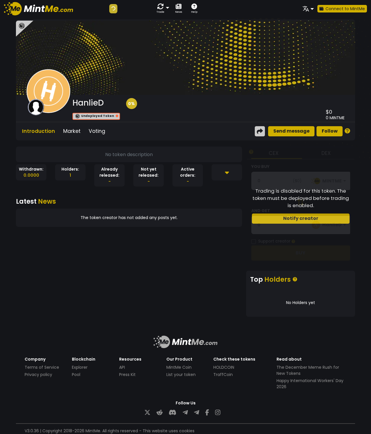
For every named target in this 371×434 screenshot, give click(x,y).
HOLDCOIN (223, 367)
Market (72, 131)
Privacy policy (38, 374)
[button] (162, 8)
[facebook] (207, 412)
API (122, 367)
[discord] (172, 412)
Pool (76, 374)
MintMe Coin (179, 367)
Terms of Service (42, 367)
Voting (97, 131)
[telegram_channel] (196, 412)
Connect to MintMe (345, 9)
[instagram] (217, 412)
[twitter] (147, 412)
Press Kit (127, 374)
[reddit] (160, 412)
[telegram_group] (185, 412)
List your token (181, 374)
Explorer (80, 367)
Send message (291, 131)
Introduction (38, 131)
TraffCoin (223, 374)
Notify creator (300, 218)
